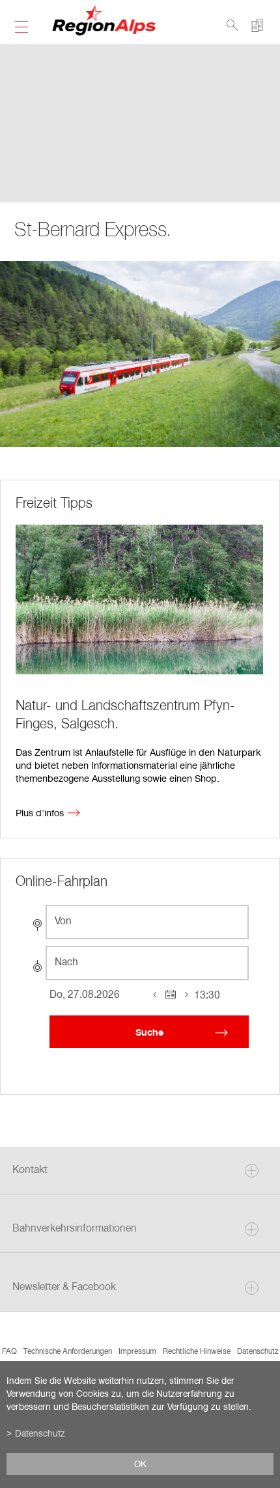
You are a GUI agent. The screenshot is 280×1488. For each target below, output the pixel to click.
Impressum (137, 1350)
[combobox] (147, 922)
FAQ (9, 1350)
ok (140, 1464)
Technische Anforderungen (67, 1350)
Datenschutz (258, 1350)
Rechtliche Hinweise (197, 1350)
